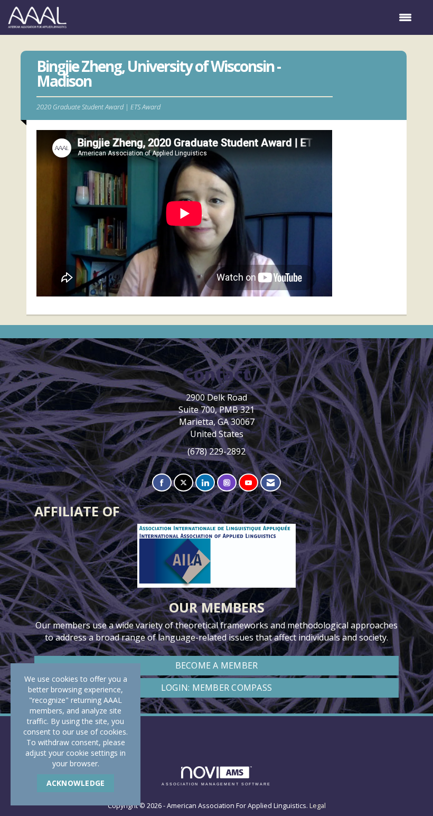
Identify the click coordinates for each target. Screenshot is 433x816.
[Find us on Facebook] (162, 483)
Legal (317, 805)
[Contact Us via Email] (270, 483)
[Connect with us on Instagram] (227, 483)
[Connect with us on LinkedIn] (205, 483)
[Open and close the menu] (244, 17)
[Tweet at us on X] (183, 483)
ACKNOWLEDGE (75, 783)
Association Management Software (216, 784)
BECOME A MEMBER (216, 665)
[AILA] (216, 729)
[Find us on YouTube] (248, 483)
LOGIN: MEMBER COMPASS (216, 687)
